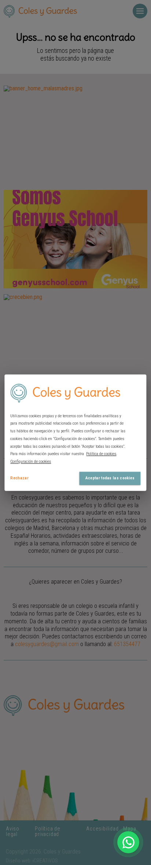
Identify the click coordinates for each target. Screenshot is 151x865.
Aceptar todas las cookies (110, 478)
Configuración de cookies (30, 461)
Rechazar (19, 478)
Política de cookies (101, 454)
